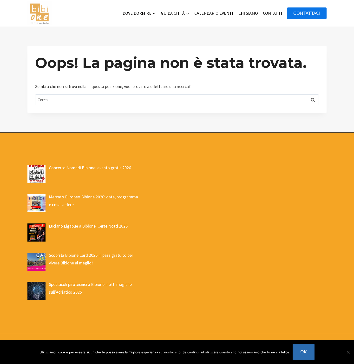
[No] (348, 352)
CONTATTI (272, 13)
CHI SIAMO (248, 13)
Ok (303, 352)
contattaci (306, 13)
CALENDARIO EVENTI (213, 13)
